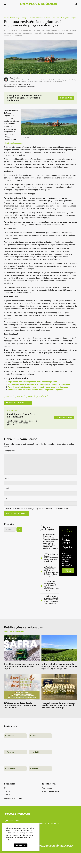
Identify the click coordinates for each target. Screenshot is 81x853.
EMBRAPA (7, 795)
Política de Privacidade (50, 791)
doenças (9, 396)
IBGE (6, 788)
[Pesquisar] (19, 529)
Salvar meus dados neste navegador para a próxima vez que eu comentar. (37, 508)
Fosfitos (19, 396)
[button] (5, 4)
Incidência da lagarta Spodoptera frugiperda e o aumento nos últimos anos (39, 384)
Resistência (41, 396)
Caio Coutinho (15, 78)
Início (6, 18)
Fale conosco (47, 788)
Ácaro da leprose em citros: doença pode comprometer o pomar (35, 390)
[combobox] (10, 529)
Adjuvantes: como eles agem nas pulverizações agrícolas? (33, 382)
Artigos (24, 18)
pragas (30, 396)
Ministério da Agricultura (13, 798)
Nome (7, 478)
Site (5, 498)
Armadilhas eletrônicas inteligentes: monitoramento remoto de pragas (38, 387)
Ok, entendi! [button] (20, 845)
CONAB (7, 791)
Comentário (9, 451)
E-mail (7, 488)
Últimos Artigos (15, 18)
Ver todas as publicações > (15, 631)
